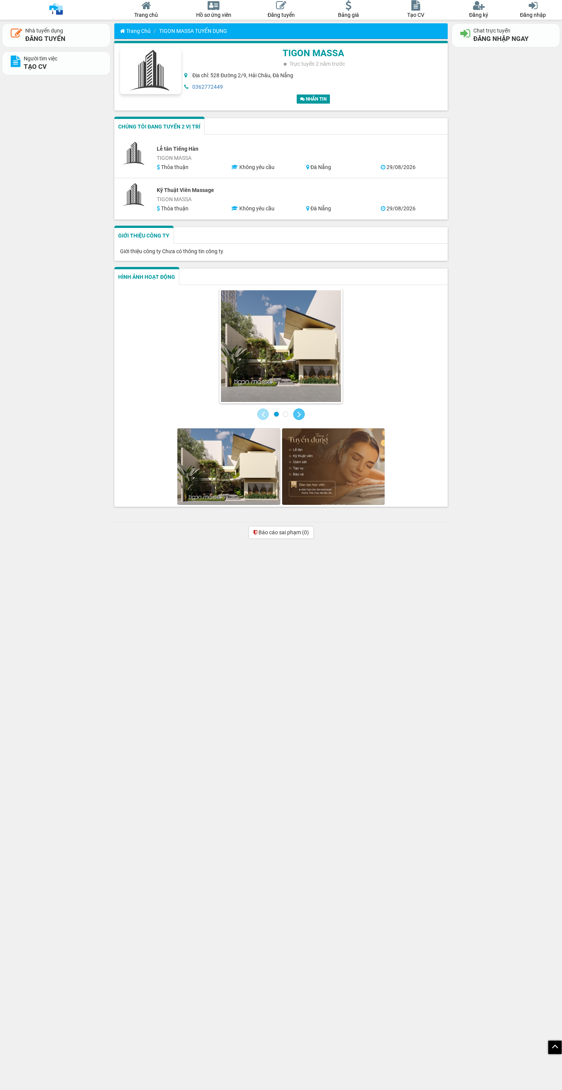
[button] (263, 414)
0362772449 (207, 87)
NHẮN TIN (315, 99)
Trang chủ (138, 31)
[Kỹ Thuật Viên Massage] (134, 195)
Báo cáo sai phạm (283, 532)
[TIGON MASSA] (281, 346)
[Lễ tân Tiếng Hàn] (134, 154)
